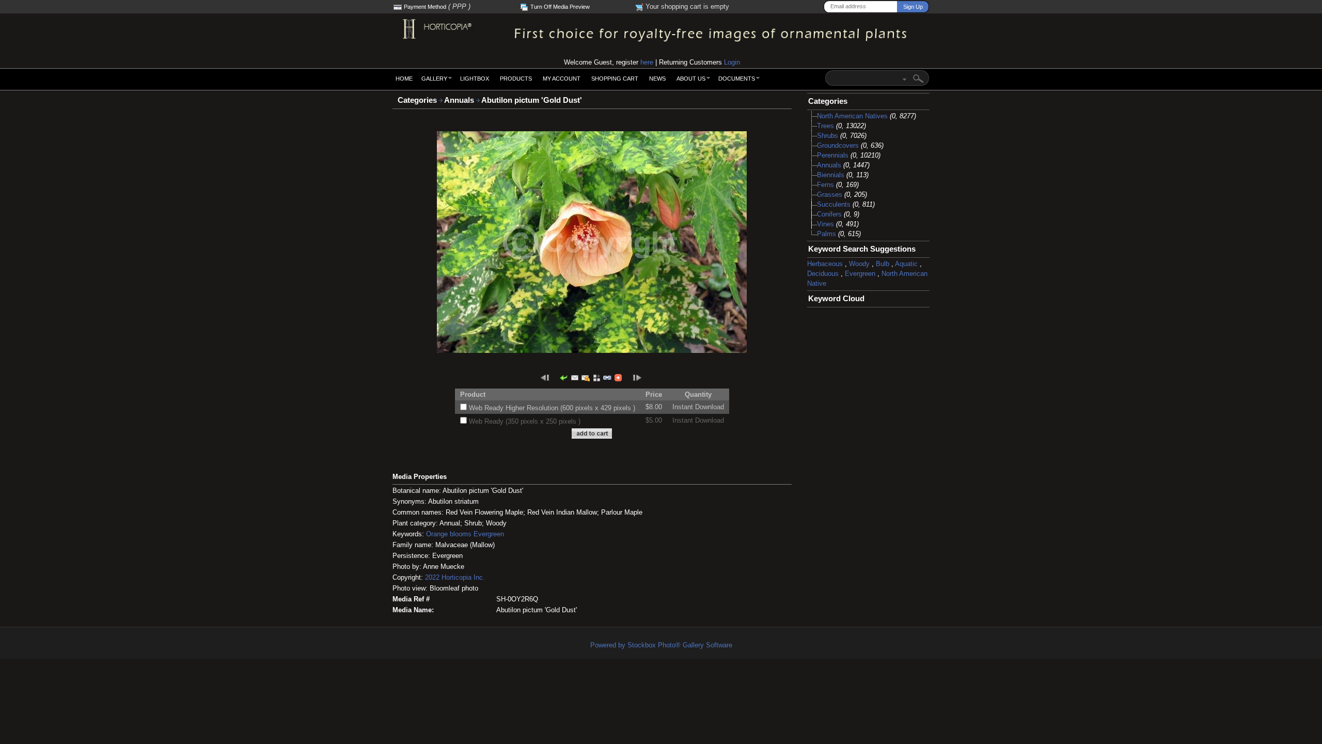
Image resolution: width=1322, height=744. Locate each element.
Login (732, 62)
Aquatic (906, 264)
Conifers (829, 214)
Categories (417, 100)
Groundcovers (838, 145)
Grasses (829, 194)
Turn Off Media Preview (560, 7)
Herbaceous (825, 264)
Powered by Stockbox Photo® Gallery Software (661, 645)
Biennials (830, 175)
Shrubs (827, 136)
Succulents (834, 204)
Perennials (832, 155)
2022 (432, 577)
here (646, 62)
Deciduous (823, 273)
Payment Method (425, 7)
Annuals (460, 100)
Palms (826, 234)
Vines (825, 224)
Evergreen (489, 534)
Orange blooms (448, 534)
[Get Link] (607, 377)
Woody (859, 264)
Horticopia (456, 577)
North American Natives (852, 116)
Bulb (882, 264)
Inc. (479, 577)
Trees (825, 126)
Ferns (825, 185)
